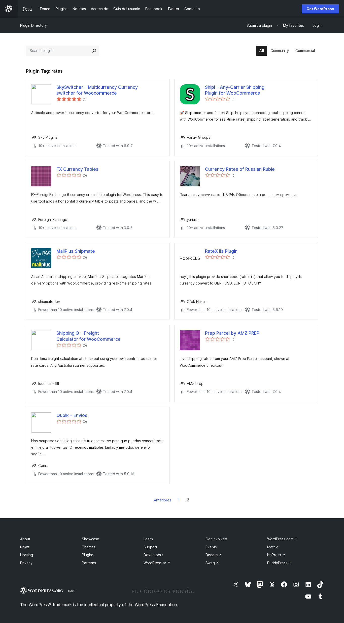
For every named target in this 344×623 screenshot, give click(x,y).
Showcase (90, 539)
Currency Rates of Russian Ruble (240, 169)
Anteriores (162, 500)
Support (150, 547)
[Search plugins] (94, 51)
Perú (71, 591)
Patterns (89, 563)
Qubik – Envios (71, 415)
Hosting (26, 555)
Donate (213, 555)
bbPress (276, 555)
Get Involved (216, 539)
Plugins (88, 555)
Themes (88, 547)
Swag (212, 563)
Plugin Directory (33, 25)
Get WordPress (320, 9)
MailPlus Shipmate (75, 251)
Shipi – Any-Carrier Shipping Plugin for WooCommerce (234, 90)
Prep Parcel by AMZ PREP (232, 333)
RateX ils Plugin (221, 251)
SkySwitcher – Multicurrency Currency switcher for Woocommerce (97, 90)
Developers (153, 555)
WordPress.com (282, 539)
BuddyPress (279, 563)
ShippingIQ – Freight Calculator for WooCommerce (88, 336)
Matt (273, 547)
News (24, 547)
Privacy (26, 563)
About (25, 539)
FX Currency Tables (77, 169)
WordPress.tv (157, 563)
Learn (148, 539)
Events (211, 547)
